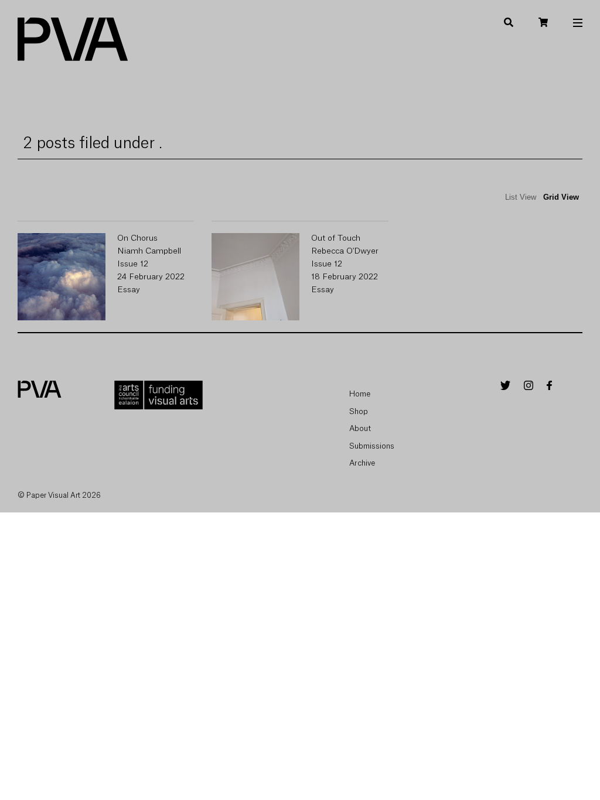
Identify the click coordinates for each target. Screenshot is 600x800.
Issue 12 (132, 264)
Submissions (371, 446)
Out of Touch (335, 238)
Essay (128, 290)
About (360, 428)
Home (359, 394)
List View (520, 197)
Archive (362, 463)
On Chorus (137, 238)
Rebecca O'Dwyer (345, 251)
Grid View (561, 197)
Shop (358, 411)
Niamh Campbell (149, 251)
